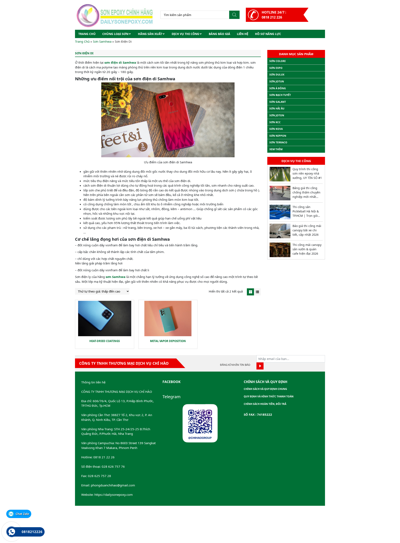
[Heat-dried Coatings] (104, 318)
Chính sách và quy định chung (265, 389)
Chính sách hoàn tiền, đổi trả (265, 404)
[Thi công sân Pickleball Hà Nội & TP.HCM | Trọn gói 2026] (280, 212)
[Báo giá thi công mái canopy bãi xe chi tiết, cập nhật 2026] (280, 231)
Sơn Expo (275, 68)
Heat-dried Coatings (104, 341)
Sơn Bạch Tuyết (280, 95)
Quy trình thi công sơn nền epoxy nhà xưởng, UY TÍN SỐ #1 (307, 173)
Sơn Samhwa (102, 41)
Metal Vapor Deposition (168, 341)
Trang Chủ (82, 41)
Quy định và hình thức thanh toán (269, 396)
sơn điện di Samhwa (120, 62)
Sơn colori (277, 61)
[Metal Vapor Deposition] (168, 318)
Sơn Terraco (278, 142)
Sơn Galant (277, 102)
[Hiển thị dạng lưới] (250, 291)
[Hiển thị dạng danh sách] (257, 291)
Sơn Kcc (275, 122)
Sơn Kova (276, 129)
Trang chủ (87, 34)
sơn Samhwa (115, 277)
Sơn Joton (276, 115)
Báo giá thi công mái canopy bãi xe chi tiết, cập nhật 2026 (306, 230)
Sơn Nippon (277, 136)
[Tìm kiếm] (234, 15)
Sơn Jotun (276, 81)
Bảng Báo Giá (219, 34)
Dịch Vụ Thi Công (185, 34)
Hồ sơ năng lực (268, 34)
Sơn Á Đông (277, 88)
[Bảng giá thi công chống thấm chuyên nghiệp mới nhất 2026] (280, 193)
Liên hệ (242, 34)
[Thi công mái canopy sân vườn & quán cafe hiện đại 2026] (280, 250)
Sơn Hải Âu (276, 108)
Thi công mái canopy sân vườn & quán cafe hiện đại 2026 (306, 249)
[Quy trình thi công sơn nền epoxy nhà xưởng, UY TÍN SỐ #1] (280, 174)
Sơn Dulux (276, 74)
